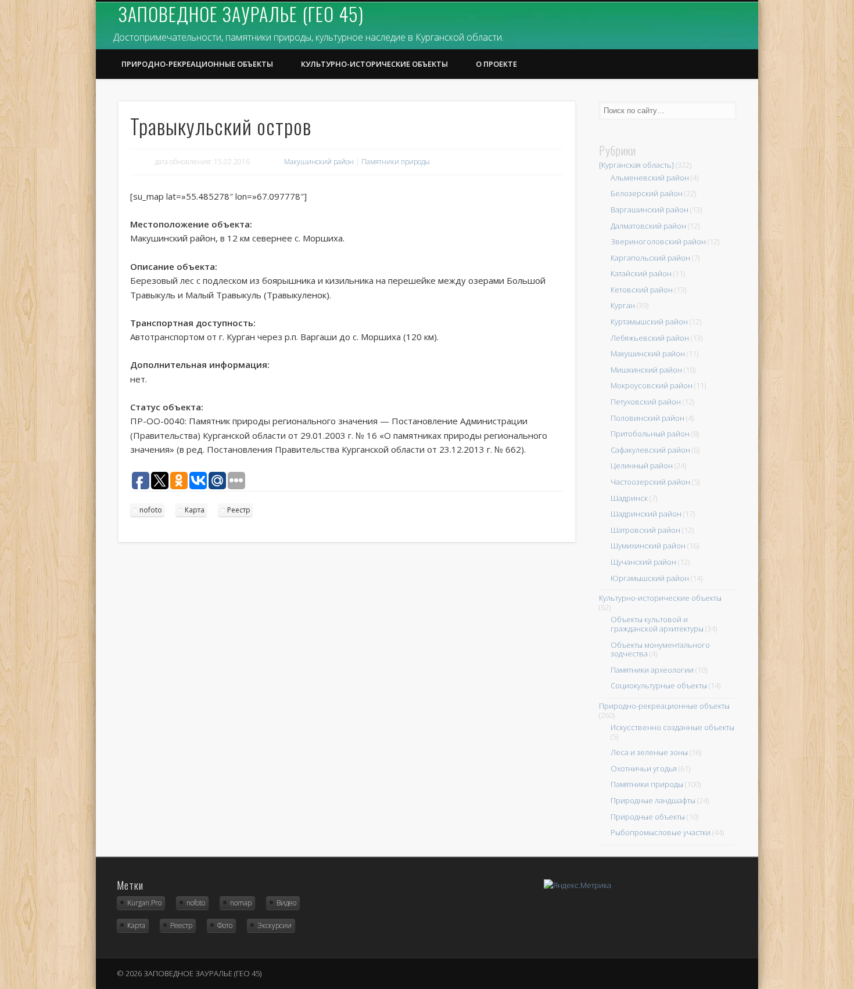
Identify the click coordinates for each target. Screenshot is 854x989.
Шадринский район (646, 513)
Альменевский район (650, 177)
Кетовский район (642, 289)
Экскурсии (274, 925)
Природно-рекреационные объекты (197, 64)
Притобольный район (650, 433)
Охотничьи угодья (644, 768)
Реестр (238, 510)
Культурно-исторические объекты (374, 64)
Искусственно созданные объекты (672, 727)
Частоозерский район (650, 482)
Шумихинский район (648, 545)
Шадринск (629, 498)
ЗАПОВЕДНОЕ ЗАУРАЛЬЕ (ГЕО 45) (241, 13)
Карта (194, 510)
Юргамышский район (650, 578)
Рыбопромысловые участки (661, 832)
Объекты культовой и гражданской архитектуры (657, 624)
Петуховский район (646, 401)
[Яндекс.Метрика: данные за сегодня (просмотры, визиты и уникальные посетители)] (577, 885)
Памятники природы (395, 162)
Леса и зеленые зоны (649, 752)
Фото (224, 925)
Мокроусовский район (651, 385)
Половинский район (647, 418)
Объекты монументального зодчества (660, 649)
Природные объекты (648, 816)
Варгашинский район (649, 209)
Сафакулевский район (650, 450)
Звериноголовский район (658, 241)
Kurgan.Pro (144, 903)
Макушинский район (319, 162)
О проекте (496, 64)
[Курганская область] (636, 165)
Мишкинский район (646, 369)
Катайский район (641, 273)
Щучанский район (643, 562)
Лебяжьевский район (650, 338)
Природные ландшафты (653, 800)
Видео (286, 903)
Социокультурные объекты (659, 685)
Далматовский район (648, 226)
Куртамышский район (649, 321)
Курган (623, 305)
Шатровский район (645, 530)
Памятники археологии (652, 670)
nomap (241, 903)
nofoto (150, 510)
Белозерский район (647, 193)
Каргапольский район (650, 257)
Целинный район (642, 465)
